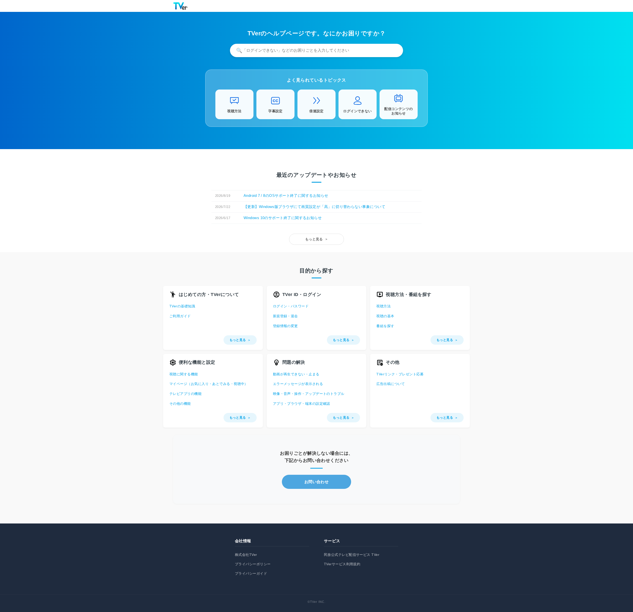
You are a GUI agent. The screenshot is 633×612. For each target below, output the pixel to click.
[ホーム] (180, 6)
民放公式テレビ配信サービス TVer (351, 555)
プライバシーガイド (251, 573)
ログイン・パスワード (291, 306)
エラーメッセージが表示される (298, 384)
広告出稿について (390, 384)
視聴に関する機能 (183, 374)
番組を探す (385, 326)
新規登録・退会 (285, 316)
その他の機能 (180, 404)
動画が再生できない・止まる (296, 374)
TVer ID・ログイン (301, 294)
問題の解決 (293, 362)
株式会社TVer (246, 555)
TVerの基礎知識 (182, 306)
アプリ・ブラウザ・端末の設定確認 (301, 404)
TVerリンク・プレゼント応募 (400, 374)
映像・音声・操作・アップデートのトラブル (308, 394)
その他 (392, 362)
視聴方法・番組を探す (408, 294)
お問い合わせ (316, 482)
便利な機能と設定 (197, 362)
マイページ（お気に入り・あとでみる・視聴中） (208, 384)
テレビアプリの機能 (185, 394)
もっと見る (314, 239)
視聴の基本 (385, 316)
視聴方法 (383, 306)
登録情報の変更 (285, 326)
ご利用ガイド (180, 316)
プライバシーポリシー (253, 564)
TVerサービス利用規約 (342, 564)
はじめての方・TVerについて (209, 294)
